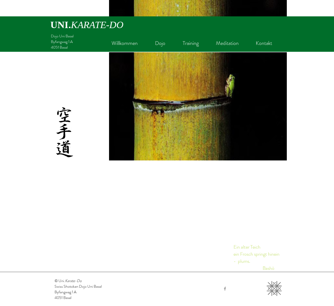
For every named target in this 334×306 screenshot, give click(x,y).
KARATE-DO (97, 24)
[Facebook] (225, 288)
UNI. (60, 24)
